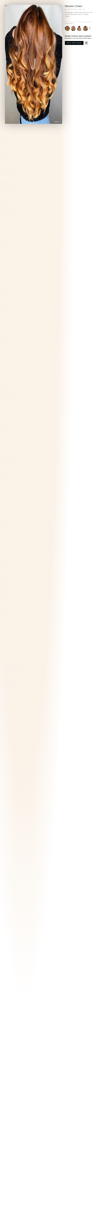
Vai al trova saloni (74, 43)
